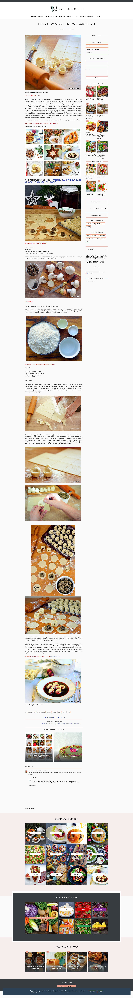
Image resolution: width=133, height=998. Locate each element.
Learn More (92, 991)
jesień (98, 223)
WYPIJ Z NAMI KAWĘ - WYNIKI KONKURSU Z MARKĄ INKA (67, 724)
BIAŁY (88, 235)
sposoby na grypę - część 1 (102, 116)
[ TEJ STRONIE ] (55, 656)
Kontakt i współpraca (66, 982)
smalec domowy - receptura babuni (90, 99)
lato (103, 223)
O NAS (88, 46)
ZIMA (69, 712)
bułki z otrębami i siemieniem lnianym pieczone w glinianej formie (91, 154)
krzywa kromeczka (33, 770)
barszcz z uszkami (31, 712)
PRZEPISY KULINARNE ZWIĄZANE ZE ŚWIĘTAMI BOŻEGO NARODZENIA (53, 181)
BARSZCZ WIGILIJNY (47, 723)
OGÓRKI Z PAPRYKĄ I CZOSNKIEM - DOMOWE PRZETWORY (101, 155)
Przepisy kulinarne (37, 16)
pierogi (54, 712)
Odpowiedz (31, 774)
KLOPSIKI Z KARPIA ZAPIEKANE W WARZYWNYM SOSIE (101, 135)
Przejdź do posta (39, 759)
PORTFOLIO (89, 52)
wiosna (88, 226)
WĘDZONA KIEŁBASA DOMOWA (100, 100)
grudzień (49, 712)
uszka (59, 712)
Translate (90, 273)
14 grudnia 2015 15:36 (44, 770)
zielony (103, 238)
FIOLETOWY (93, 235)
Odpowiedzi (33, 777)
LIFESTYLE (70, 16)
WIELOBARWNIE (90, 238)
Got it (100, 991)
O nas (76, 16)
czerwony (97, 238)
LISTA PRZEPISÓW (60, 16)
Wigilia (64, 712)
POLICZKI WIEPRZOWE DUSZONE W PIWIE (91, 134)
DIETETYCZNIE (50, 16)
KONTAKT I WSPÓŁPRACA (86, 16)
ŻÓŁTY (88, 241)
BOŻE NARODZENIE (41, 712)
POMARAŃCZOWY (101, 235)
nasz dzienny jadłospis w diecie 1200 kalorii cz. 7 (90, 117)
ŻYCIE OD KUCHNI (71, 9)
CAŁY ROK (89, 223)
